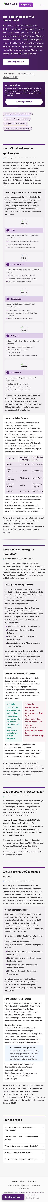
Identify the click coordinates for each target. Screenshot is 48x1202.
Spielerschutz (25, 1185)
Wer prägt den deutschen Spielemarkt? (18, 114)
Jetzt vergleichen (15, 61)
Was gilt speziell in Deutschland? (15, 123)
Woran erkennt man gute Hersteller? (17, 119)
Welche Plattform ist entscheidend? (19, 1152)
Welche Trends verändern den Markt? (17, 128)
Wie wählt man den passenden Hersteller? (21, 1146)
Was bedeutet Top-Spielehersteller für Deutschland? (20, 1129)
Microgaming (31, 1181)
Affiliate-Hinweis (24, 1188)
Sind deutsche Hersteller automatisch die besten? (21, 1138)
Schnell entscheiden (12, 1197)
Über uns (11, 1185)
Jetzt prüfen (25, 5)
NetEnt (14, 1181)
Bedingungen (36, 1185)
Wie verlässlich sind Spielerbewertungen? (21, 1159)
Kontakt (17, 1185)
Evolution (22, 1181)
